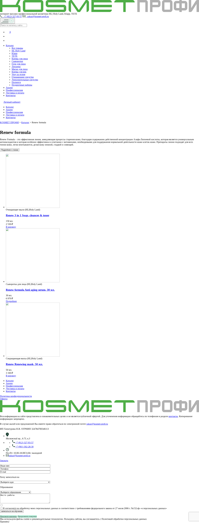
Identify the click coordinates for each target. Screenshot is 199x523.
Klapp (14, 53)
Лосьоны (16, 66)
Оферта (3, 399)
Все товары (17, 48)
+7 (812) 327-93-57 (12, 16)
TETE (14, 56)
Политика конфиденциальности (16, 396)
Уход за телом (18, 74)
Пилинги (16, 82)
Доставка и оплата (15, 93)
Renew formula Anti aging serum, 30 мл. (30, 289)
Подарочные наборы (22, 85)
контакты (173, 416)
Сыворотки (17, 61)
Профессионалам (14, 90)
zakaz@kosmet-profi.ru (37, 16)
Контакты (11, 95)
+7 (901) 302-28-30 (24, 446)
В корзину (11, 227)
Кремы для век (19, 72)
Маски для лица (20, 69)
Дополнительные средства (25, 79)
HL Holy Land (18, 51)
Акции (9, 87)
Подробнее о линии (9, 150)
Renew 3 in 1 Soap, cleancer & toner (27, 215)
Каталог (10, 45)
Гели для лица (19, 64)
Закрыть (4, 460)
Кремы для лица (20, 58)
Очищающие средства (23, 77)
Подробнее (11, 301)
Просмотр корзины (8, 516)
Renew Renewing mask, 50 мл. (24, 364)
